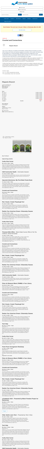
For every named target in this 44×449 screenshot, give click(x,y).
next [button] (40, 100)
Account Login (22, 7)
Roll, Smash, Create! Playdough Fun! (13, 202)
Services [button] (29, 18)
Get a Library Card (22, 9)
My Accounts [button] (35, 18)
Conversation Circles (12, 72)
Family (14, 73)
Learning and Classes (7, 73)
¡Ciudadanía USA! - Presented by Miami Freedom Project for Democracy (20, 399)
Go (20, 14)
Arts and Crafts (18, 73)
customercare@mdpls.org (6, 84)
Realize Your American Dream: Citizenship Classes (17, 211)
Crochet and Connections (9, 190)
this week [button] (21, 100)
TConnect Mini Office (19, 232)
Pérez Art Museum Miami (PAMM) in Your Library (17, 283)
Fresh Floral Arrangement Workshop (13, 347)
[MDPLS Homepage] (22, 3)
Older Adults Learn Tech (17, 415)
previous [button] (3, 100)
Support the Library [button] (7, 21)
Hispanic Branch (13, 45)
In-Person (8, 72)
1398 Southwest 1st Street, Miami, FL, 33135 (9, 137)
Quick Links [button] (6, 18)
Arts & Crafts (17, 72)
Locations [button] (12, 18)
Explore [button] (24, 18)
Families (8, 70)
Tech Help (5, 324)
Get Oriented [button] (18, 18)
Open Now (22, 11)
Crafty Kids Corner (7, 161)
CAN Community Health (15, 172)
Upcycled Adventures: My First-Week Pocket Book (17, 180)
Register (4, 411)
